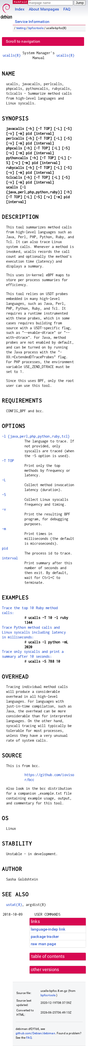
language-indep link (48, 929)
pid (5, 548)
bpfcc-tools (36, 28)
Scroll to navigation (23, 41)
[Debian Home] (6, 10)
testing (21, 28)
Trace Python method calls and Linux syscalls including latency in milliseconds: (34, 632)
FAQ (66, 9)
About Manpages (44, 9)
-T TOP (8, 461)
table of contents (48, 956)
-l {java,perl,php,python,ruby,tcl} (36, 436)
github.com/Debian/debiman (35, 1033)
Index (19, 9)
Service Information (32, 21)
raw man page (43, 944)
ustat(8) (14, 904)
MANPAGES (22, 1)
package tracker (45, 936)
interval (10, 558)
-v (4, 509)
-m (4, 529)
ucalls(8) (12, 55)
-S (4, 494)
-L (4, 480)
